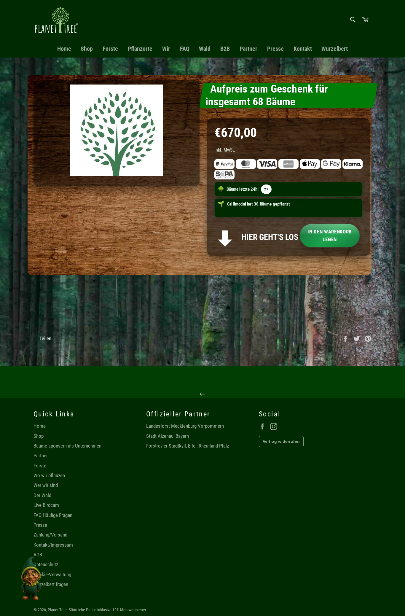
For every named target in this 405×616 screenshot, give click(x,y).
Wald (205, 48)
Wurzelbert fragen (51, 584)
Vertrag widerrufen (281, 441)
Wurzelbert (334, 48)
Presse (275, 48)
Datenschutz (46, 564)
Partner (248, 48)
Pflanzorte (140, 48)
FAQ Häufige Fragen (53, 515)
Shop (87, 48)
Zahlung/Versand (50, 535)
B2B (225, 48)
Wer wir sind (46, 485)
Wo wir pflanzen (49, 475)
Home (64, 48)
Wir (166, 48)
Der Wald (42, 495)
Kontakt (303, 48)
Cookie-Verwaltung (52, 574)
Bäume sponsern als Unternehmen (67, 446)
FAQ (184, 48)
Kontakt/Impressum (53, 545)
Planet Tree (57, 609)
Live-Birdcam (46, 505)
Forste (110, 48)
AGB (38, 555)
